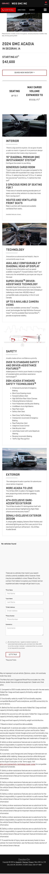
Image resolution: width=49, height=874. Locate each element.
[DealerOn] (24, 859)
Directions (21, 10)
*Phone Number (10, 616)
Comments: (9, 624)
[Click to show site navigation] (45, 10)
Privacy (31, 862)
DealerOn (19, 862)
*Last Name (9, 599)
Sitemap (25, 862)
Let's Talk (13, 654)
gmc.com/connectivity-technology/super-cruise (17, 764)
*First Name (9, 590)
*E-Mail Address (10, 607)
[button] (8, 10)
